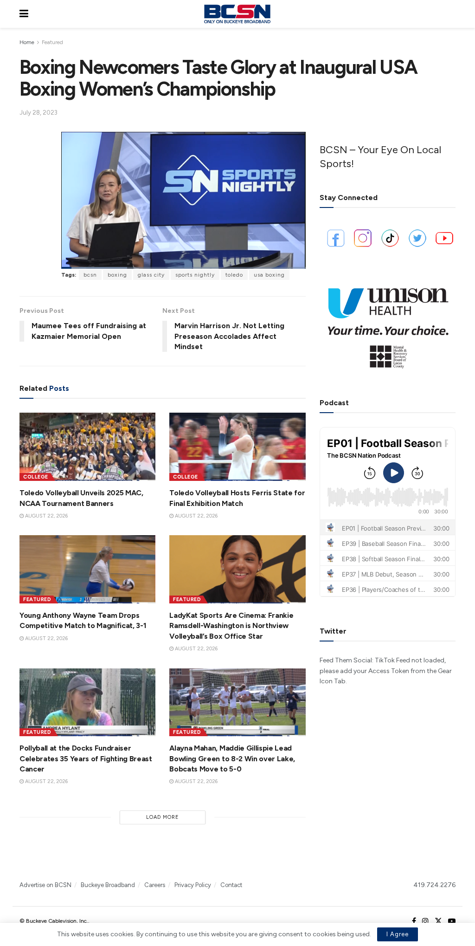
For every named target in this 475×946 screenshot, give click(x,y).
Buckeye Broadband (108, 884)
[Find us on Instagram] (425, 921)
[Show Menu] (23, 14)
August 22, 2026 (46, 516)
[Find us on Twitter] (438, 921)
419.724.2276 (434, 885)
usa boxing (269, 275)
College (35, 477)
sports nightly (195, 275)
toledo (234, 275)
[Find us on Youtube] (452, 921)
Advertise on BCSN (45, 884)
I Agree (397, 934)
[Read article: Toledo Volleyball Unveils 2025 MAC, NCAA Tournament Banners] (87, 447)
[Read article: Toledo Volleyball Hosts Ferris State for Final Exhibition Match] (237, 447)
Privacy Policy (192, 884)
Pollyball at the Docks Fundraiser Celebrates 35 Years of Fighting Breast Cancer (85, 758)
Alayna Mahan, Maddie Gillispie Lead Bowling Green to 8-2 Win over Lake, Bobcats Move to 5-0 (232, 758)
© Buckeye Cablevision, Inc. (53, 921)
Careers (154, 884)
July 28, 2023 (38, 112)
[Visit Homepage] (237, 14)
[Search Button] (451, 14)
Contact (231, 884)
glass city (151, 275)
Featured (52, 42)
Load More (162, 817)
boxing (117, 275)
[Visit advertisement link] (388, 324)
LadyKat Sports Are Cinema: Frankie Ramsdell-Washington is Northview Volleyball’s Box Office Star (231, 626)
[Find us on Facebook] (414, 921)
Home (26, 42)
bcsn (90, 275)
